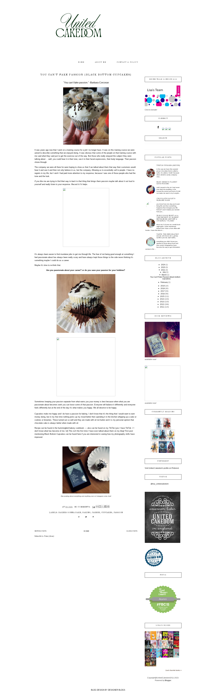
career (96, 513)
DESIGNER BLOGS (116, 690)
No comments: (82, 507)
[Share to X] (102, 506)
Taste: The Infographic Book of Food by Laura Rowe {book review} (167, 236)
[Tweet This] (86, 518)
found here (76, 434)
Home (86, 531)
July (164, 272)
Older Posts (131, 531)
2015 (162, 296)
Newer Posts (40, 531)
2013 (162, 302)
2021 (163, 270)
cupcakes (106, 513)
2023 (163, 267)
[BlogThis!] (99, 506)
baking (86, 513)
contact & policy (127, 62)
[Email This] (97, 506)
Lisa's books (163, 625)
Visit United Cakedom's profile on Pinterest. (162, 468)
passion (118, 513)
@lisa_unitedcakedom (160, 484)
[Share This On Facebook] (78, 518)
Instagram (100, 496)
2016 (163, 294)
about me (100, 62)
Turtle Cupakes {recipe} (168, 165)
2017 (163, 291)
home (81, 62)
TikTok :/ (129, 428)
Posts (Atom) (49, 536)
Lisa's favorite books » (173, 670)
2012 (162, 304)
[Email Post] (93, 507)
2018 (163, 288)
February (164, 282)
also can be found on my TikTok (101, 428)
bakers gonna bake (69, 513)
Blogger (168, 680)
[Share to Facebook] (105, 506)
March (164, 275)
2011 (162, 307)
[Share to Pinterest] (108, 506)
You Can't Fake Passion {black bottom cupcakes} (86, 75)
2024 (163, 265)
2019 (163, 286)
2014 (162, 299)
